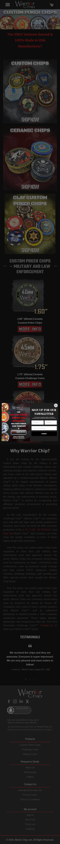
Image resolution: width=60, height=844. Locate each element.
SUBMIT (44, 434)
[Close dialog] (56, 405)
